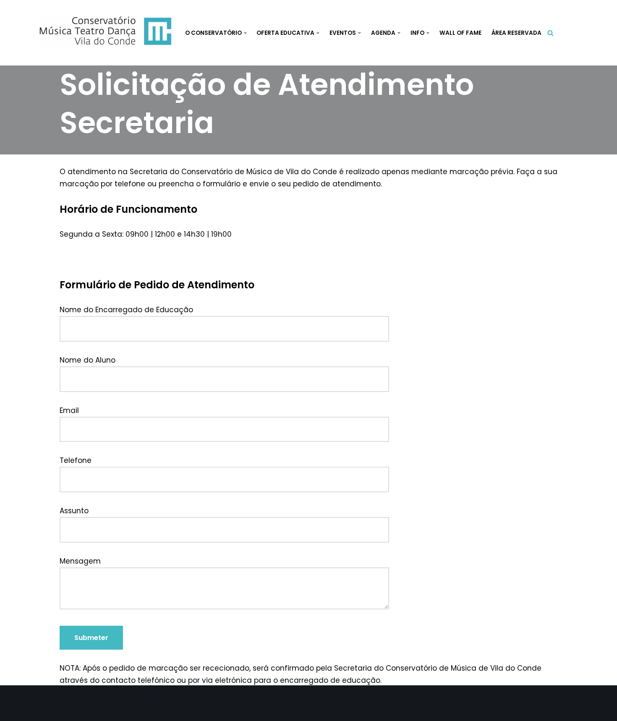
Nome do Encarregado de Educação (126, 310)
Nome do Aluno (87, 360)
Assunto (74, 511)
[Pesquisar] (550, 33)
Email (69, 410)
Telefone (76, 460)
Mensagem (80, 561)
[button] (245, 32)
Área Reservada (516, 33)
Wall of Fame (460, 33)
